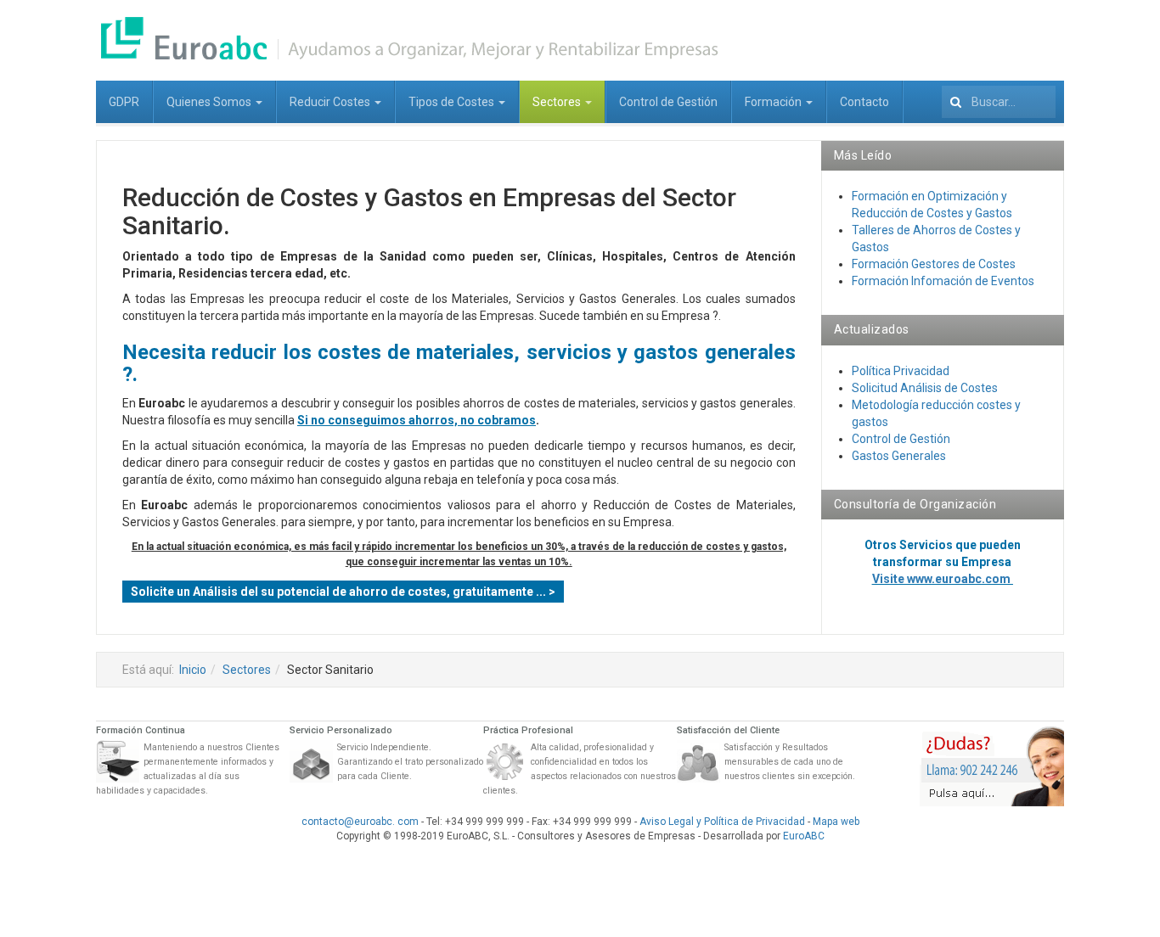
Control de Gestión (668, 102)
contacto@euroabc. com (360, 822)
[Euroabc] (410, 38)
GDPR (124, 102)
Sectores (557, 102)
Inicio (192, 669)
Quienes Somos (210, 102)
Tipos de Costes (452, 102)
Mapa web (836, 822)
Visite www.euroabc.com (942, 579)
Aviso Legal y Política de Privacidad (722, 822)
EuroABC (804, 836)
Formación (774, 102)
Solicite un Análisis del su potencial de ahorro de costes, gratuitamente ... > (343, 591)
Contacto (864, 102)
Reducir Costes (331, 102)
